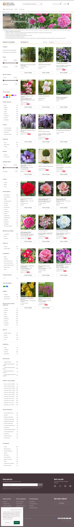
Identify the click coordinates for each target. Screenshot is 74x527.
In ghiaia (6, 219)
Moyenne (6, 238)
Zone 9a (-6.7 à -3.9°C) (9, 400)
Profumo (6, 415)
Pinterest (65, 486)
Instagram (60, 486)
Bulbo (5, 256)
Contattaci (61, 503)
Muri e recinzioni (7, 465)
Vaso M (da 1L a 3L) (8, 261)
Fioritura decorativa (8, 423)
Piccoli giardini (7, 457)
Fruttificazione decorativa (9, 429)
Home (4, 12)
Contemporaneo (7, 201)
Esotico (5, 209)
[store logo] (9, 4)
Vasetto (6, 258)
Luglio (5, 111)
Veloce (5, 182)
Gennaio (6, 308)
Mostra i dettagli (28, 72)
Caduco (6, 294)
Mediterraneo (7, 217)
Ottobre (6, 117)
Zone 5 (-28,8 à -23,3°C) (9, 386)
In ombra (6, 205)
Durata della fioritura (8, 413)
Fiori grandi (6, 427)
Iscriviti (40, 484)
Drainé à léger (7, 248)
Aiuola (5, 446)
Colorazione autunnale (9, 419)
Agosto (5, 113)
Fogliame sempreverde (9, 421)
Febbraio (6, 310)
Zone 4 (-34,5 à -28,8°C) (9, 384)
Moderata (6, 349)
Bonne (5, 236)
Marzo (5, 312)
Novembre (6, 119)
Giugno (5, 109)
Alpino (5, 199)
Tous (5, 339)
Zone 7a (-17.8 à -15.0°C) (9, 392)
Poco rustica (7, 156)
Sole (5, 142)
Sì (4, 278)
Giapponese (6, 215)
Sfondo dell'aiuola (8, 450)
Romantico (6, 221)
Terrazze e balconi (8, 226)
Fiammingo (6, 211)
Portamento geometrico (9, 425)
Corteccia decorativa (8, 431)
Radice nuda (6, 267)
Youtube (70, 486)
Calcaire (6, 337)
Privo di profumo (7, 128)
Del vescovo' (7, 207)
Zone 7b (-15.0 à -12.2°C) (9, 394)
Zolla (5, 269)
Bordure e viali (7, 448)
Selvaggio (6, 223)
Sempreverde (7, 296)
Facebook (55, 486)
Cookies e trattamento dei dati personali (25, 518)
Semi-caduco (7, 298)
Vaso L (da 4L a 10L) (8, 263)
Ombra (5, 146)
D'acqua (6, 203)
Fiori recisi (6, 455)
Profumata (6, 132)
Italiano (5, 213)
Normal (5, 246)
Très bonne (6, 234)
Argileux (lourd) (7, 362)
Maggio (5, 107)
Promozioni (7, 12)
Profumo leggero (7, 130)
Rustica (5, 154)
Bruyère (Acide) (7, 333)
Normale (6, 351)
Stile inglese (6, 194)
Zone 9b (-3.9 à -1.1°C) (9, 402)
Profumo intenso (7, 134)
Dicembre (6, 324)
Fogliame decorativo (8, 417)
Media (5, 184)
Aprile (5, 105)
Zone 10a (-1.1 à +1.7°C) (9, 404)
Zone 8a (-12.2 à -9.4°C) (9, 396)
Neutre (5, 335)
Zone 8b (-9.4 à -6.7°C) (9, 398)
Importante (6, 353)
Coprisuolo (6, 433)
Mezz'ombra (6, 144)
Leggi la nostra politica (7, 518)
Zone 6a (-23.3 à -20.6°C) (9, 388)
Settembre (6, 115)
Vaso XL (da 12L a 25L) (9, 265)
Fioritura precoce (8, 435)
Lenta (5, 186)
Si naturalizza (7, 437)
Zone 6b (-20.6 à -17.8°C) (9, 390)
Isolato (5, 453)
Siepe (5, 461)
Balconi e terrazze (8, 459)
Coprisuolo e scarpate (9, 463)
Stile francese (7, 197)
